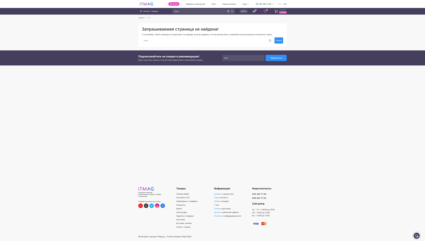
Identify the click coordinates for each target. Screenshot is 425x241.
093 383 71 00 (265, 4)
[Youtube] (140, 206)
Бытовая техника (184, 223)
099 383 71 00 (259, 198)
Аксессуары (181, 212)
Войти (243, 11)
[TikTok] (146, 206)
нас (216, 205)
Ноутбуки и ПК (182, 197)
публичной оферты (226, 212)
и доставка (222, 209)
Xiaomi (179, 209)
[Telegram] (151, 206)
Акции (175, 4)
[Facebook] (162, 206)
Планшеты (180, 205)
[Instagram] (157, 206)
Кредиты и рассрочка (195, 4)
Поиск (279, 40)
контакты (221, 197)
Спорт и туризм (183, 227)
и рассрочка (223, 194)
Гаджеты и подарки (185, 216)
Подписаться (276, 58)
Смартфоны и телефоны (186, 201)
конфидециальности (227, 216)
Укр (285, 4)
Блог (214, 4)
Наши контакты (229, 4)
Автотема (180, 219)
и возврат (221, 201)
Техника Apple (182, 194)
